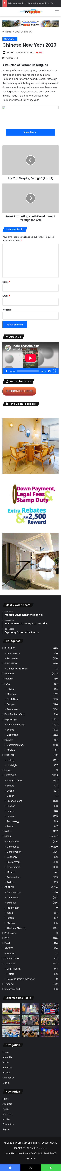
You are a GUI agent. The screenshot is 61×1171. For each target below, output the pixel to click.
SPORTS (8, 948)
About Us (7, 1057)
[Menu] (57, 13)
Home (7, 31)
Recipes (11, 704)
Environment (13, 861)
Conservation (14, 851)
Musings (11, 694)
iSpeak (10, 912)
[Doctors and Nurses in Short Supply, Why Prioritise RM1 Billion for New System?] (11, 1031)
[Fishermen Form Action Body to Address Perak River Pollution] (31, 1020)
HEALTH (8, 739)
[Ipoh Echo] (31, 11)
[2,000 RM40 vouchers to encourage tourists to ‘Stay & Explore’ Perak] (31, 1008)
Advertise (7, 1067)
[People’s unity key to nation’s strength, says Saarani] (50, 1031)
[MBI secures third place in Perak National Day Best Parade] (11, 1020)
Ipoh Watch (13, 907)
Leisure (10, 816)
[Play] (6, 371)
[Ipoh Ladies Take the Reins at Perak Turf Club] (11, 1008)
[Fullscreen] (54, 371)
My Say (11, 923)
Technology (13, 821)
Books (10, 790)
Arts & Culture (14, 780)
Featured (9, 673)
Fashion (11, 806)
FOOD (7, 683)
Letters (10, 917)
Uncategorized (12, 989)
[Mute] (49, 371)
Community (26, 31)
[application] (30, 358)
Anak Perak (13, 841)
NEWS (16, 31)
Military (11, 872)
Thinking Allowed (16, 928)
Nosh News (13, 699)
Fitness (10, 811)
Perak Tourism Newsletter (20, 979)
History (11, 760)
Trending (9, 984)
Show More (29, 132)
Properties (12, 658)
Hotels (10, 973)
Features (9, 678)
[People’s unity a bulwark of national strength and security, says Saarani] (50, 1008)
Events (10, 729)
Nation (7, 831)
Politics (10, 882)
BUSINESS (9, 648)
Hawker (11, 689)
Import (7, 770)
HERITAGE (9, 755)
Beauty (10, 785)
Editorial (11, 902)
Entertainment (14, 800)
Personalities (13, 877)
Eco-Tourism (13, 968)
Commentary (14, 892)
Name (6, 281)
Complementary (15, 744)
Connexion (12, 897)
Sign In (6, 1082)
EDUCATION (10, 663)
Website (6, 309)
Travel (10, 826)
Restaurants (13, 709)
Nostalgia (12, 765)
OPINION (9, 887)
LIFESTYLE (10, 775)
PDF (6, 938)
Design (10, 795)
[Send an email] (12, 52)
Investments (13, 653)
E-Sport (11, 953)
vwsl (9, 52)
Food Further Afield (14, 714)
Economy (12, 856)
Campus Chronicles (17, 668)
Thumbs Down (12, 958)
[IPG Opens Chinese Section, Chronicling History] (31, 1031)
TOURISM (9, 963)
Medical (11, 750)
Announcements (15, 724)
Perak (7, 943)
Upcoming (12, 734)
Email (6, 295)
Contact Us (8, 1077)
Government (13, 867)
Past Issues (10, 933)
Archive (6, 1072)
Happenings (10, 719)
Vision (5, 1062)
